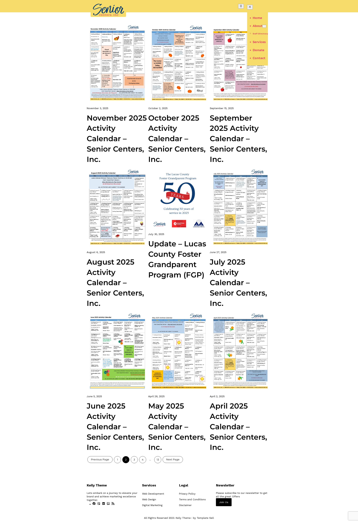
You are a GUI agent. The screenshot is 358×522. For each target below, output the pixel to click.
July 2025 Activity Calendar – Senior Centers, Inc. (238, 282)
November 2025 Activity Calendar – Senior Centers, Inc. (117, 138)
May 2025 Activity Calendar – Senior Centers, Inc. (177, 426)
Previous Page (100, 459)
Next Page (172, 459)
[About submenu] (264, 26)
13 (158, 459)
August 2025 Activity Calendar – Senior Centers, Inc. (115, 282)
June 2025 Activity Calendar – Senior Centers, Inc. (115, 426)
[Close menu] (250, 7)
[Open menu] (241, 6)
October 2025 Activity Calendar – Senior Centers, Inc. (177, 138)
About (257, 26)
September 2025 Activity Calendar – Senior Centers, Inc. (238, 138)
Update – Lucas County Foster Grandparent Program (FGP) (177, 259)
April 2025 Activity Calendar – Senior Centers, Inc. (238, 426)
